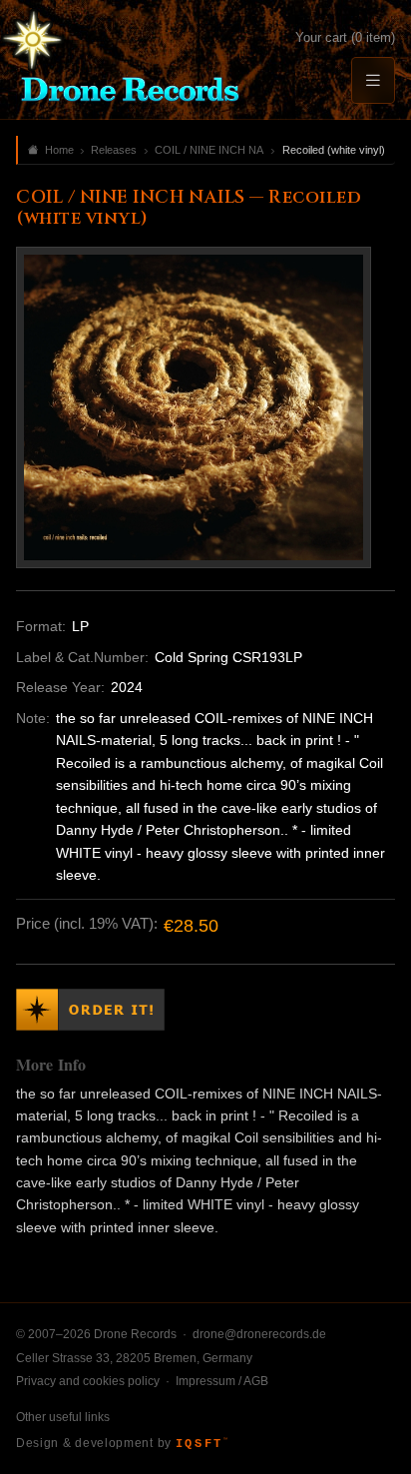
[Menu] (373, 80)
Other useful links (63, 1417)
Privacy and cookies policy (88, 1381)
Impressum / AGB (222, 1381)
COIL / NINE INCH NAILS (209, 150)
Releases (114, 150)
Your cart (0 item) (345, 37)
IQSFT (201, 1444)
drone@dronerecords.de (259, 1334)
